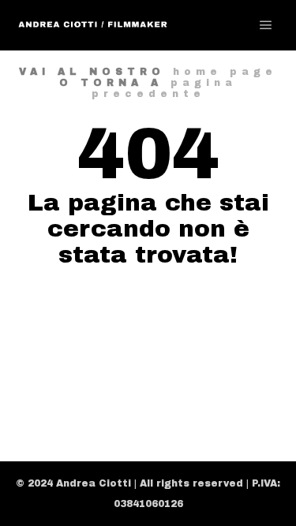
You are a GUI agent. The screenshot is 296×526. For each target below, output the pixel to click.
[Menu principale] (266, 25)
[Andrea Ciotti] (93, 25)
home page (225, 71)
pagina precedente (165, 88)
